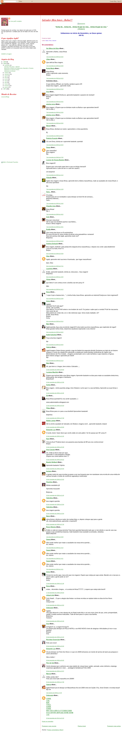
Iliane (48, 516)
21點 (47, 700)
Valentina (49, 498)
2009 (4, 62)
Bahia (47, 40)
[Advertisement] (64, 723)
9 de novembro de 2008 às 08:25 (54, 332)
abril (5, 82)
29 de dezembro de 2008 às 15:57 (55, 671)
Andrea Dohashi (52, 243)
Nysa (48, 292)
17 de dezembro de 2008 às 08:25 (55, 592)
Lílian (48, 59)
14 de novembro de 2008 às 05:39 (55, 447)
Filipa (48, 408)
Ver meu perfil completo (15, 21)
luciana (48, 471)
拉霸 (51, 710)
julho (5, 77)
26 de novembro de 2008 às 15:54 (55, 504)
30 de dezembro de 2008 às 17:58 (55, 682)
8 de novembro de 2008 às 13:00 (54, 277)
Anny (48, 301)
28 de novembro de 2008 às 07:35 (55, 524)
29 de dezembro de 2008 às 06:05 (55, 660)
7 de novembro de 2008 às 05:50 (54, 112)
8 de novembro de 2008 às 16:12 (54, 289)
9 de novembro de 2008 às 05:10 (54, 321)
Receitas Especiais (53, 639)
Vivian (48, 279)
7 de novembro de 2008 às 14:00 (54, 203)
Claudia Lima (51, 206)
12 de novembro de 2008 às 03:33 (55, 405)
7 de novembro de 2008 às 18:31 (54, 227)
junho (6, 79)
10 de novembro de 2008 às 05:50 (55, 369)
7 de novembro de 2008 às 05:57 (54, 136)
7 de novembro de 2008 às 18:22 (54, 214)
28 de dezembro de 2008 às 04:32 (55, 646)
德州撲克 (53, 712)
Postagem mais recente (49, 726)
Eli (47, 395)
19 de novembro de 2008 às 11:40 (55, 495)
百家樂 (48, 698)
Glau (48, 256)
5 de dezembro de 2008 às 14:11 (54, 558)
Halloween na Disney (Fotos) (11, 69)
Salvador (54, 40)
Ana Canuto (50, 449)
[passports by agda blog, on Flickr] (81, 23)
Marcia (48, 674)
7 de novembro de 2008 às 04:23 (54, 78)
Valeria (48, 347)
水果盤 (55, 710)
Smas (48, 147)
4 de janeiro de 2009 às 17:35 (54, 693)
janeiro (6, 87)
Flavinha (49, 482)
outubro (6, 72)
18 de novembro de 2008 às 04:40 (55, 468)
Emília (48, 229)
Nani (48, 439)
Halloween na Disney (9, 71)
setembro (7, 74)
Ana (47, 92)
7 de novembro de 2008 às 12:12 (54, 175)
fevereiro (6, 85)
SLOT (60, 710)
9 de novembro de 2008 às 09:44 (54, 344)
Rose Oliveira (51, 527)
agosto (6, 76)
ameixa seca (50, 104)
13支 (47, 714)
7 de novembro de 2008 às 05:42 (54, 101)
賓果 (47, 702)
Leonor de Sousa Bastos (55, 160)
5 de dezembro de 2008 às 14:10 (54, 547)
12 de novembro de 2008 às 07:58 (55, 418)
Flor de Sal (50, 663)
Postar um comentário (47, 721)
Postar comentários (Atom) (55, 730)
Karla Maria (50, 68)
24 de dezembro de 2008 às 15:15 (55, 637)
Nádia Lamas (51, 420)
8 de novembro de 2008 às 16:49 (54, 298)
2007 (4, 89)
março (6, 84)
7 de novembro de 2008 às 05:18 (54, 89)
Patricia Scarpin (52, 138)
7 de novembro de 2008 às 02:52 (54, 56)
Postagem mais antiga (114, 726)
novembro (7, 65)
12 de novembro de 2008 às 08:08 (55, 427)
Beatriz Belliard (51, 462)
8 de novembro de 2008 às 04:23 (54, 241)
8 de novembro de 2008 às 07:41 (54, 266)
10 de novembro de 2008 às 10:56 (55, 382)
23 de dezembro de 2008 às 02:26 (55, 621)
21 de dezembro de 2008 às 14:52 (55, 605)
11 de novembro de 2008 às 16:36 (55, 393)
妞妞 (61, 712)
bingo (48, 712)
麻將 (58, 712)
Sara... (48, 192)
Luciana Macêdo (52, 372)
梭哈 (47, 710)
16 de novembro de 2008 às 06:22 (55, 459)
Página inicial (82, 726)
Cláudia (49, 177)
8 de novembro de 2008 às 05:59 (54, 253)
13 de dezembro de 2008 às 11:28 (55, 583)
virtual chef (50, 595)
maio (5, 80)
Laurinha (49, 268)
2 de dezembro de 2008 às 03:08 (54, 537)
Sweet (48, 539)
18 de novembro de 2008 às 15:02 (55, 479)
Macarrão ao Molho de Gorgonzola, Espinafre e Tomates (18, 68)
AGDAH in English (6, 54)
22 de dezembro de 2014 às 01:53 (55, 718)
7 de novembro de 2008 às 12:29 (54, 189)
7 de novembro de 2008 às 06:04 (54, 145)
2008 (4, 63)
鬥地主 (48, 704)
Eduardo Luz (51, 430)
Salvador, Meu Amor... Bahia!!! (57, 19)
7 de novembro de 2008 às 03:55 (54, 66)
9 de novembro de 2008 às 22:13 (54, 360)
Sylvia (48, 385)
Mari (47, 324)
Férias (50, 40)
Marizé (48, 126)
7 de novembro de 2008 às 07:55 (54, 157)
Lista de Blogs (5, 97)
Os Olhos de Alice (52, 48)
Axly (47, 217)
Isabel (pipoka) (51, 335)
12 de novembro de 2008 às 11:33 (55, 436)
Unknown (49, 608)
